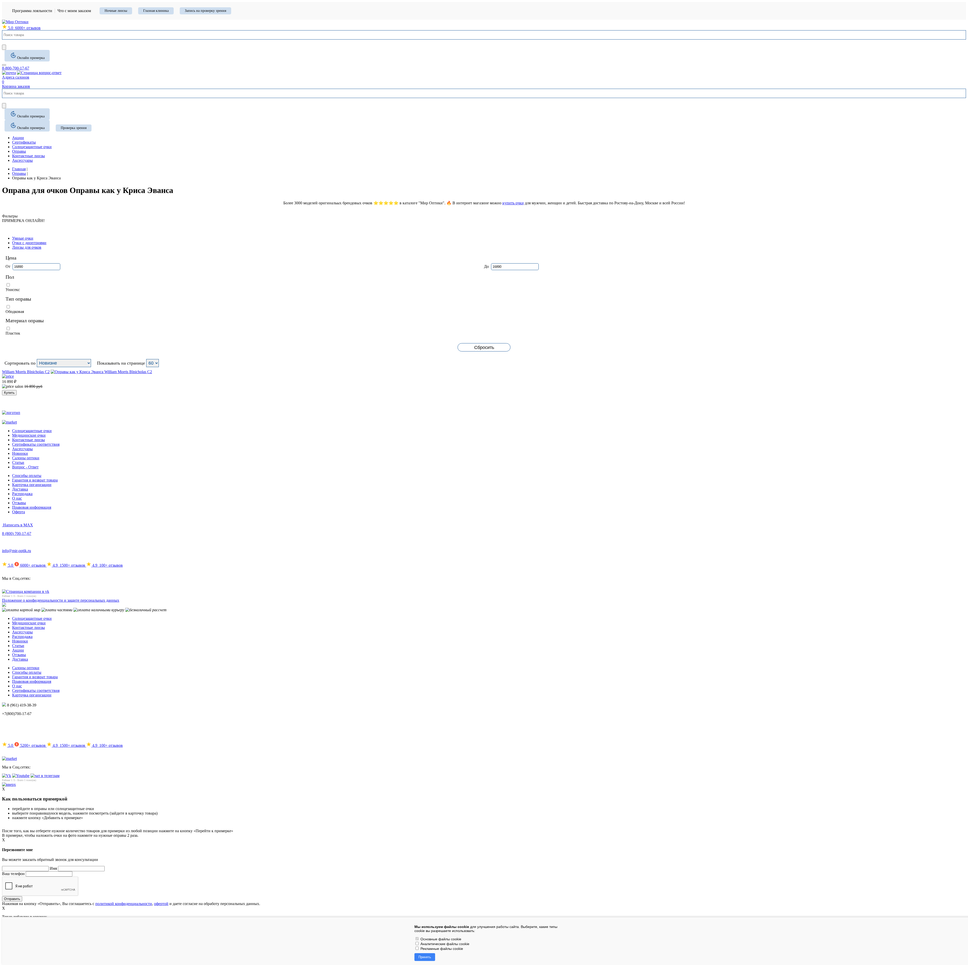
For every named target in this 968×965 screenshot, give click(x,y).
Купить (9, 393)
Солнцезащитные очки (32, 431)
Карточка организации (31, 484)
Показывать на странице (121, 363)
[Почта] (9, 73)
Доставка (20, 489)
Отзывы (19, 503)
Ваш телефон (13, 874)
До (487, 266)
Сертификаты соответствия (35, 444)
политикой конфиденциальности (123, 904)
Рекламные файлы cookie (441, 949)
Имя (53, 868)
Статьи (18, 462)
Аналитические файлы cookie (444, 944)
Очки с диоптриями (29, 243)
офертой (161, 904)
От (8, 266)
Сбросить (484, 347)
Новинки (20, 453)
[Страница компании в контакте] (39, 73)
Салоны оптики (25, 458)
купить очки (513, 203)
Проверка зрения (73, 128)
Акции (18, 650)
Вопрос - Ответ (25, 467)
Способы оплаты (26, 475)
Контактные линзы (28, 440)
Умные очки (22, 238)
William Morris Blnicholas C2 (26, 372)
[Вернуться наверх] (9, 784)
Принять (424, 957)
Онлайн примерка (31, 58)
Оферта (18, 512)
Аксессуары (22, 449)
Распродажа (22, 494)
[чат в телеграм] (45, 776)
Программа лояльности (32, 11)
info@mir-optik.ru (16, 551)
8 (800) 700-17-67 (16, 533)
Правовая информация (31, 507)
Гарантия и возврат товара (35, 480)
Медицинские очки (29, 435)
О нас (17, 498)
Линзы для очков (26, 247)
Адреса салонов (15, 77)
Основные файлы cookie (440, 939)
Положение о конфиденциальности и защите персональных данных (60, 600)
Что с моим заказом (74, 11)
